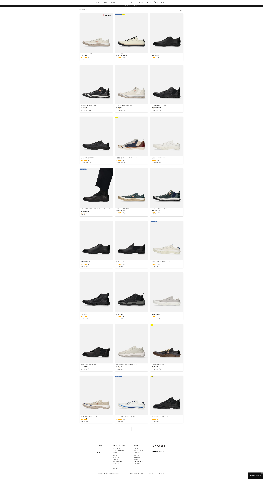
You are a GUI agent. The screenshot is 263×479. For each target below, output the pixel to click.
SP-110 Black (155, 366)
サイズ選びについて (138, 448)
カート (156, 2)
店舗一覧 (100, 452)
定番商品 (113, 2)
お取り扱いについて (138, 450)
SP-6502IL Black (85, 211)
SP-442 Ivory (119, 107)
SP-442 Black (84, 107)
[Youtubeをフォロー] (159, 451)
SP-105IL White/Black (121, 55)
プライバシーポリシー (150, 473)
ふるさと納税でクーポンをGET (131, 5)
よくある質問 (137, 457)
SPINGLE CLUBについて (118, 450)
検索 (142, 2)
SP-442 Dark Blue (156, 210)
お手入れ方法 (137, 452)
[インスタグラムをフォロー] (153, 451)
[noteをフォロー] (164, 451)
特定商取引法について (134, 473)
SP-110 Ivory (84, 55)
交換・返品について (138, 461)
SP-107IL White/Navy (157, 263)
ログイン (149, 2)
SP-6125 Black (119, 263)
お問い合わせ (137, 463)
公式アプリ (115, 468)
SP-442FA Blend (120, 158)
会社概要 (115, 452)
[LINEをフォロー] (157, 451)
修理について (137, 455)
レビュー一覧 (116, 457)
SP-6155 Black (84, 366)
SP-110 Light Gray (156, 314)
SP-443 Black (84, 314)
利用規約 (142, 473)
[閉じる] (262, 473)
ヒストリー (115, 459)
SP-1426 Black (155, 418)
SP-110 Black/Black (85, 158)
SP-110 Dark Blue (120, 210)
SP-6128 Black (155, 55)
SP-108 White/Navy (120, 418)
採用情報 (115, 455)
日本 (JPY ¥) (163, 2)
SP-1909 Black (119, 314)
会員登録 (100, 445)
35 (137, 429)
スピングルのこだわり (118, 461)
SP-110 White (155, 158)
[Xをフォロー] (161, 451)
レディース (129, 2)
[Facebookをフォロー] (155, 451)
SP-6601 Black (84, 263)
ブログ (114, 466)
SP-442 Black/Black (156, 107)
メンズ (121, 2)
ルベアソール (116, 463)
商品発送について (138, 459)
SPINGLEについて (117, 448)
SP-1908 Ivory (119, 366)
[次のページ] (141, 429)
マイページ (100, 449)
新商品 (105, 2)
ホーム (80, 9)
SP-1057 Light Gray (85, 418)
